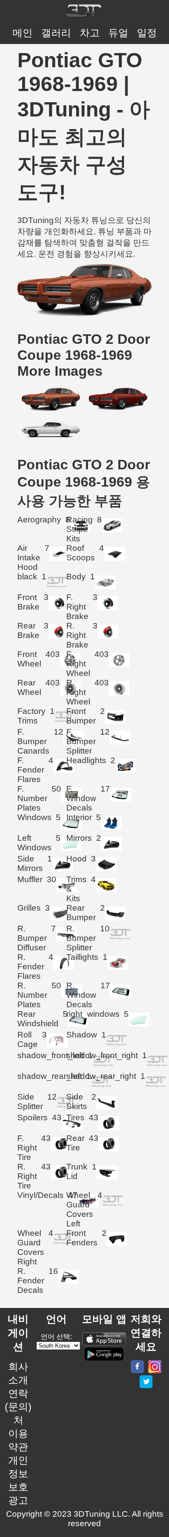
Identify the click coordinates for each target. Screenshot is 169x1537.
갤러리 (56, 32)
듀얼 (118, 32)
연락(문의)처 (18, 1407)
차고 (90, 32)
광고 (18, 1500)
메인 (22, 32)
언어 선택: (56, 1336)
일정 (147, 32)
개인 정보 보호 (18, 1474)
